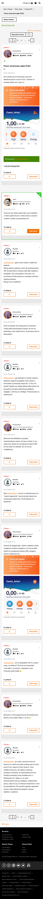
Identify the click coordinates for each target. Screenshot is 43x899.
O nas (23, 847)
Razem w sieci (6, 876)
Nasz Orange (8, 9)
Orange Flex (28, 9)
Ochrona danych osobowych (24, 889)
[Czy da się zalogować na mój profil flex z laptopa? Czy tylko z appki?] (27, 35)
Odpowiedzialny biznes (24, 873)
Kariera (24, 852)
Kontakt (24, 850)
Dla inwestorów (6, 850)
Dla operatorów (6, 847)
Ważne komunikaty (7, 885)
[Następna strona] (32, 40)
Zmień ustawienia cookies (20, 876)
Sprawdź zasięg (26, 837)
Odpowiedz (33, 176)
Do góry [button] (6, 824)
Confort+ (4, 882)
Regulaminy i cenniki (7, 839)
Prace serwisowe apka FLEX (17, 66)
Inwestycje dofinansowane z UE (10, 895)
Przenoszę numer (7, 834)
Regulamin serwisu (20, 885)
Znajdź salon (25, 834)
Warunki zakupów (33, 885)
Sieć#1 (13, 873)
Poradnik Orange (14, 882)
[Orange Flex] (18, 35)
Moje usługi (18, 9)
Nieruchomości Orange (8, 892)
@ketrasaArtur (9, 262)
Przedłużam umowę (7, 837)
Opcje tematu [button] (9, 19)
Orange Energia (26, 882)
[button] (39, 49)
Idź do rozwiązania (35, 30)
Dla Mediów (5, 852)
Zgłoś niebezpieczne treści (9, 879)
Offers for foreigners (23, 892)
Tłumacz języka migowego (26, 879)
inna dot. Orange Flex (12, 166)
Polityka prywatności (7, 889)
